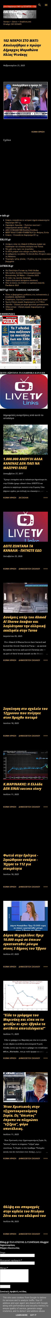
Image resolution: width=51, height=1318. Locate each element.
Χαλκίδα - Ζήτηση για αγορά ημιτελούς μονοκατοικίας (26, 304)
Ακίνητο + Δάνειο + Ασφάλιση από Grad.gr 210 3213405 (17, 22)
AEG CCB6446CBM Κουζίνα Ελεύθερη (21, 230)
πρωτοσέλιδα (16, 370)
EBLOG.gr (11, 11)
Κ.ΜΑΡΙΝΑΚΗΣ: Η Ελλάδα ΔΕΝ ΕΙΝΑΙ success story (22, 786)
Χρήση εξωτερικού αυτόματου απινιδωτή (21, 280)
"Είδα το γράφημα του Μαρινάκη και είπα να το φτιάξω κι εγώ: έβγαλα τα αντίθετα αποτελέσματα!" (24, 1022)
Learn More (21, 1315)
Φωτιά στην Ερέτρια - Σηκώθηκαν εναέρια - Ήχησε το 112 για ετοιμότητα (20, 862)
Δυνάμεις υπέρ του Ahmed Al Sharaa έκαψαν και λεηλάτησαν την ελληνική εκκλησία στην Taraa (25, 245)
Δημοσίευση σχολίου (29, 568)
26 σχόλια (23, 497)
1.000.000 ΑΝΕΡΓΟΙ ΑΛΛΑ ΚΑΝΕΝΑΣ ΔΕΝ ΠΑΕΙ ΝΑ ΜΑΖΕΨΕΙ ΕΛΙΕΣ (22, 463)
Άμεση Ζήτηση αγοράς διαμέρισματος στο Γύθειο (25, 302)
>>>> (45, 497)
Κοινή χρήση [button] (38, 131)
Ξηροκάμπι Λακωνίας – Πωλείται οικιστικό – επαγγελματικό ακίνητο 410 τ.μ (23, 226)
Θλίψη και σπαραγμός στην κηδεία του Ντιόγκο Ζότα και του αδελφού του (24, 1211)
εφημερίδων (26, 370)
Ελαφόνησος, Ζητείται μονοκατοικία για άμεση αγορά (26, 299)
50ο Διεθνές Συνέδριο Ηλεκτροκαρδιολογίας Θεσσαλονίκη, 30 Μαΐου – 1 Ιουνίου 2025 (23, 274)
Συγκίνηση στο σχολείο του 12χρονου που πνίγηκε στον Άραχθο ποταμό (25, 713)
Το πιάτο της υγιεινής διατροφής (18, 278)
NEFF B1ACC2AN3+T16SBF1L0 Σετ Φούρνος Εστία (27, 232)
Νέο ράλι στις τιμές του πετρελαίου (19, 249)
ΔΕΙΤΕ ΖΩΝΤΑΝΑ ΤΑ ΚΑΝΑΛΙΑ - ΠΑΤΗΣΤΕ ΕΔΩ (22, 548)
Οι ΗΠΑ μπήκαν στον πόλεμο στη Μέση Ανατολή (25, 251)
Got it (33, 1315)
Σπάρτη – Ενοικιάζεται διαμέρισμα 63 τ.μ (21, 235)
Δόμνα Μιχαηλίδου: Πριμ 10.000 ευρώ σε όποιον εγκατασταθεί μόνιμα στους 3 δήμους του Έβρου (24, 942)
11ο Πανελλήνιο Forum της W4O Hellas (22, 270)
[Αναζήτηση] (39, 5)
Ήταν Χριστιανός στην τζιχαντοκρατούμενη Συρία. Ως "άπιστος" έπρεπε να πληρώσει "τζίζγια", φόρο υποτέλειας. (21, 1117)
